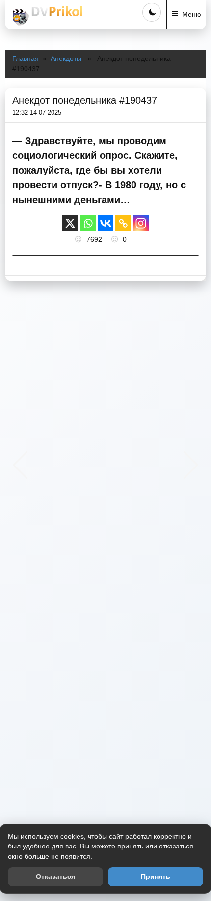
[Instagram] (141, 223)
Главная (25, 58)
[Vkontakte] (105, 223)
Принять (155, 876)
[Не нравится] (115, 239)
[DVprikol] (46, 16)
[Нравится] (79, 239)
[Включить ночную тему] (151, 12)
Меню (191, 14)
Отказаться (55, 876)
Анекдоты (66, 58)
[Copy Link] (123, 223)
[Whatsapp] (88, 223)
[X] (70, 223)
